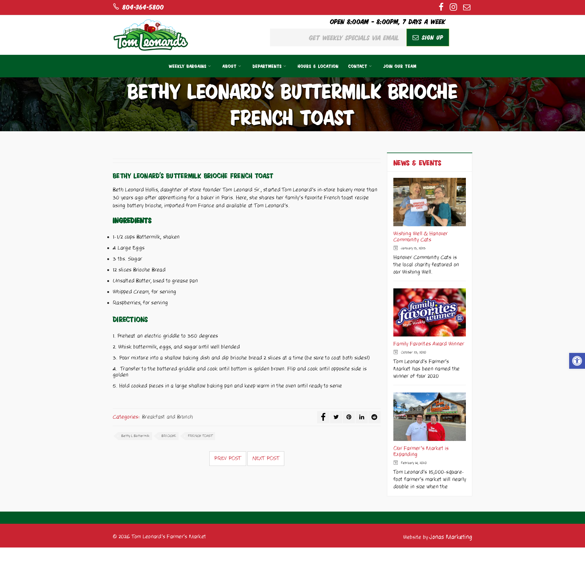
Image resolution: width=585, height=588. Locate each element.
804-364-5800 (141, 7)
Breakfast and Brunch (167, 417)
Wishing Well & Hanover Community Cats (420, 237)
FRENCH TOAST (200, 436)
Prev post (227, 458)
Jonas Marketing (450, 537)
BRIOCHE (168, 436)
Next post (265, 458)
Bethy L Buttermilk (135, 436)
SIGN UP (431, 37)
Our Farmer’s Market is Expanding (421, 451)
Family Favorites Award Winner (428, 344)
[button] (577, 361)
